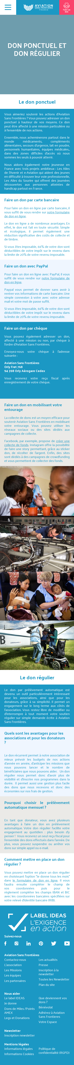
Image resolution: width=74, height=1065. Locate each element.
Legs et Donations (17, 1017)
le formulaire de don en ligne (35, 880)
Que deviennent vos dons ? (53, 1000)
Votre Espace (48, 1021)
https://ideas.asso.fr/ (37, 922)
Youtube (67, 943)
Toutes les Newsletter (54, 979)
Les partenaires (15, 980)
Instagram (16, 943)
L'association (13, 964)
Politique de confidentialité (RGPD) (54, 1050)
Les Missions (13, 970)
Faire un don (66, 10)
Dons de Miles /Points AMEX (19, 1010)
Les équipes (12, 975)
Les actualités (48, 959)
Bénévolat (46, 1007)
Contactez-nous (15, 959)
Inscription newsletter (19, 1035)
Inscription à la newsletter (49, 972)
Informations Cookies (19, 1054)
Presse (43, 964)
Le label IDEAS (14, 998)
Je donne (10, 1003)
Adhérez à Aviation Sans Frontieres (52, 1014)
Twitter (53, 943)
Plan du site (47, 984)
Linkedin (28, 943)
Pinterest (41, 943)
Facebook (5, 943)
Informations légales (18, 1048)
